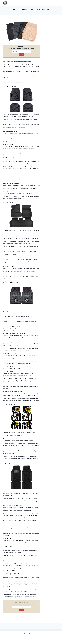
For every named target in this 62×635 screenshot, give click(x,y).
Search (45, 21)
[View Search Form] (58, 3)
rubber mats (28, 178)
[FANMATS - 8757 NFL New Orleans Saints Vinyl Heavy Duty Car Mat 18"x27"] (21, 296)
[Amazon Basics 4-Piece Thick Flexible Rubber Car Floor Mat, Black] (21, 100)
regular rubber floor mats (15, 235)
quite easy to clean (11, 381)
